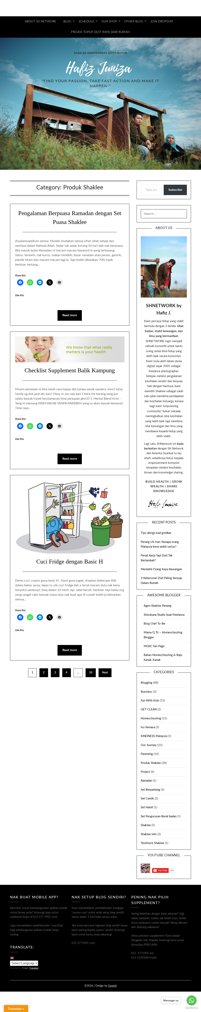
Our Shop (109, 21)
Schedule (86, 21)
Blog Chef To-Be (154, 623)
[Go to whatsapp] (191, 1000)
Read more (69, 315)
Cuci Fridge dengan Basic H (69, 561)
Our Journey (149, 745)
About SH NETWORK (40, 21)
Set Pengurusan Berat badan (158, 816)
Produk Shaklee (151, 763)
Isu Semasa (148, 727)
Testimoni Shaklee (152, 843)
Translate (33, 968)
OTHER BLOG (133, 21)
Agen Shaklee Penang (157, 605)
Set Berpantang (150, 789)
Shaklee (146, 825)
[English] (12, 957)
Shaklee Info (149, 834)
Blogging (146, 682)
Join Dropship (161, 21)
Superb (112, 986)
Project (145, 771)
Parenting (147, 754)
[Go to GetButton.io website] (191, 1008)
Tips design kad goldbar (156, 533)
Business (146, 691)
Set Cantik (147, 798)
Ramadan (146, 780)
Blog (67, 21)
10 (90, 672)
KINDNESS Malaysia (154, 736)
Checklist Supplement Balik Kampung (70, 370)
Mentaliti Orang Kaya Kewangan (161, 569)
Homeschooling (151, 718)
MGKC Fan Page (154, 646)
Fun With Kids (150, 700)
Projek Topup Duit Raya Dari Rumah (100, 32)
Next (105, 672)
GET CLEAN (149, 709)
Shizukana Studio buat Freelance (164, 614)
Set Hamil (147, 807)
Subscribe (175, 189)
